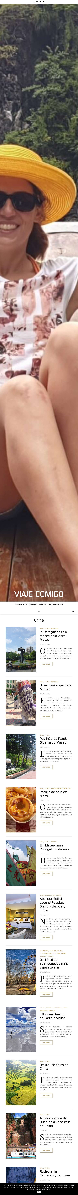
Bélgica (53, 951)
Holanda (58, 1008)
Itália (57, 953)
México (52, 1010)
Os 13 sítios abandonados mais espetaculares (54, 963)
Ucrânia (50, 956)
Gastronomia (56, 788)
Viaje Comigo (39, 594)
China (47, 628)
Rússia (42, 956)
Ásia (41, 628)
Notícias (54, 628)
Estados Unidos (47, 953)
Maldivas (44, 1010)
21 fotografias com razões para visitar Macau (53, 635)
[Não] (75, 1189)
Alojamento (45, 895)
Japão (63, 953)
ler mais (46, 664)
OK (39, 1192)
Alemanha (44, 951)
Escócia (49, 1008)
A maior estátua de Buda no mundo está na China (55, 1122)
